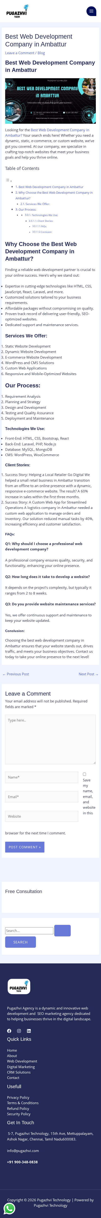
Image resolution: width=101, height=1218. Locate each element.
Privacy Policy (18, 1097)
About (12, 1055)
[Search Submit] (62, 930)
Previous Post (15, 674)
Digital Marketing (21, 1066)
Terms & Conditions (23, 1102)
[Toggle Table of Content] (8, 181)
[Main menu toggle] (91, 11)
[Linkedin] (29, 1031)
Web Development (22, 1061)
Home (12, 1050)
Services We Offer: (38, 204)
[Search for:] (38, 930)
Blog (41, 52)
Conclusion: (46, 232)
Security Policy (19, 1113)
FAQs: (44, 226)
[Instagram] (19, 1031)
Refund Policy (18, 1108)
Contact (13, 1077)
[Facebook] (9, 1031)
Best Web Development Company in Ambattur (51, 187)
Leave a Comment (19, 52)
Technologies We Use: (45, 215)
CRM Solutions (19, 1072)
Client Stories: (45, 220)
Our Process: (27, 209)
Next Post (89, 674)
